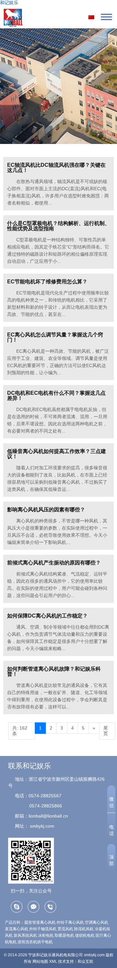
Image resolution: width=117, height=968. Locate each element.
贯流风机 (65, 929)
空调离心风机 (96, 922)
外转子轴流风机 (43, 929)
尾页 (105, 730)
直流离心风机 (16, 929)
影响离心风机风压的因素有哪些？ (46, 509)
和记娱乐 (9, 2)
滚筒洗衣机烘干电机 (35, 942)
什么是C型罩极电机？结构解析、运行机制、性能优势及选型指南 (58, 226)
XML (53, 961)
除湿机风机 (84, 929)
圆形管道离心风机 (40, 922)
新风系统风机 (25, 935)
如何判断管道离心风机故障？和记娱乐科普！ (54, 671)
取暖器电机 (64, 935)
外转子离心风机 (70, 922)
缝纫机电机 (85, 935)
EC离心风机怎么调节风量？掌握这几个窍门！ (55, 337)
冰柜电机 (46, 935)
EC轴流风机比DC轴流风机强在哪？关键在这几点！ (56, 167)
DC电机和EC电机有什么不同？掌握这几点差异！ (56, 395)
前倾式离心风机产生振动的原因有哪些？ (54, 562)
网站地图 (40, 961)
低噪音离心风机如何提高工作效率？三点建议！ (56, 453)
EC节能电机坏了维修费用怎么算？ (47, 281)
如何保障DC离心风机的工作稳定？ (47, 616)
